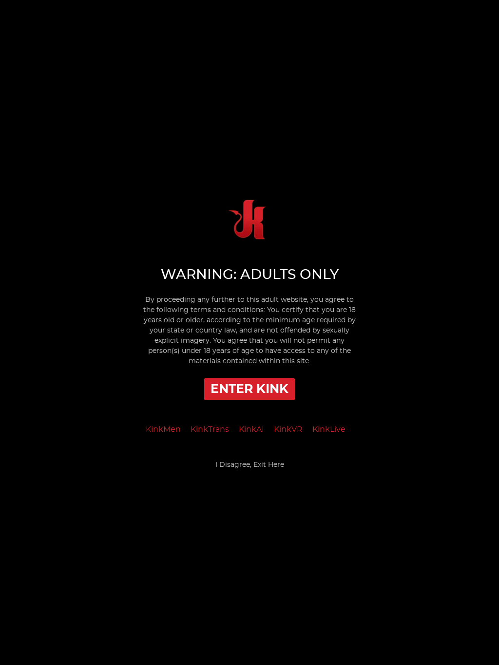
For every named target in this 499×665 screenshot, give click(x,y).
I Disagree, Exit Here (249, 465)
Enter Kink (249, 389)
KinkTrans (210, 429)
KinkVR (288, 429)
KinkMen (163, 429)
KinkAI (251, 429)
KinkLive (328, 429)
